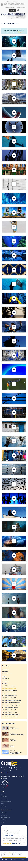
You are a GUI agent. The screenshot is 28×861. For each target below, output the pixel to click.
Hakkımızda (4, 812)
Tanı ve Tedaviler (4, 798)
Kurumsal (3, 794)
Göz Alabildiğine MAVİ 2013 (19, 15)
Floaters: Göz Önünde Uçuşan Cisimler (16, 752)
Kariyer (2, 803)
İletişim (2, 822)
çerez (9, 3)
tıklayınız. (20, 32)
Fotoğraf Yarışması (5, 817)
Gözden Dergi (4, 820)
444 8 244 (5, 859)
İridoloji (12, 746)
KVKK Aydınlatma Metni (16, 855)
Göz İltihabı (13, 740)
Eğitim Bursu (4, 815)
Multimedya (3, 806)
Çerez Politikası (5, 855)
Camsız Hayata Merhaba (6, 801)
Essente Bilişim (8, 853)
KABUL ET (12, 10)
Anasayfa (3, 15)
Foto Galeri (9, 15)
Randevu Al (24, 859)
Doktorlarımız (4, 796)
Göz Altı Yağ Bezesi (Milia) (17, 734)
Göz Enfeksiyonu (14, 728)
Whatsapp (14, 859)
